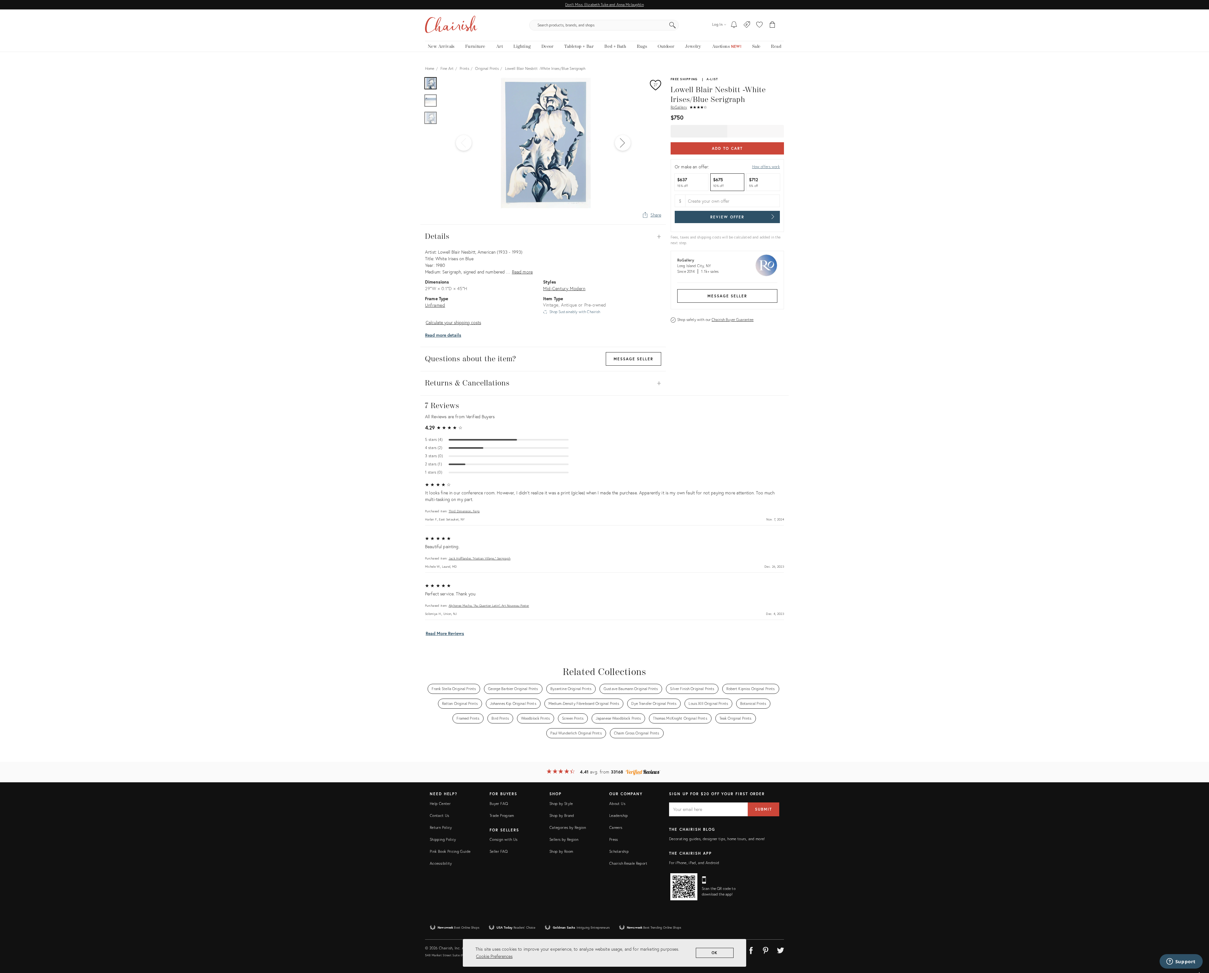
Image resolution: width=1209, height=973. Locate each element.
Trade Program (502, 815)
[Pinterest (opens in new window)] (765, 949)
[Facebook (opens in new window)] (750, 949)
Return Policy (441, 827)
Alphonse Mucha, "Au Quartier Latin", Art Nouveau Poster (489, 606)
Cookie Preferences (494, 956)
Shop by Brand (561, 815)
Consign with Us (503, 839)
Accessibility (441, 863)
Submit (763, 809)
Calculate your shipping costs (453, 322)
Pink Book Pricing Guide (450, 851)
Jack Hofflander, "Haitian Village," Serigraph (480, 558)
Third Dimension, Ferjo (464, 511)
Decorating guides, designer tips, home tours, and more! (717, 838)
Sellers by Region (563, 839)
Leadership (618, 815)
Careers (615, 827)
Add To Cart (727, 148)
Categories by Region (567, 827)
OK (715, 952)
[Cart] (772, 25)
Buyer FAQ (499, 803)
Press (613, 839)
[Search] (672, 25)
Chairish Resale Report (628, 863)
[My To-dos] (734, 25)
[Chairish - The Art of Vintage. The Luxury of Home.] (451, 25)
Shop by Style (561, 803)
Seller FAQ (499, 851)
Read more (522, 272)
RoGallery (679, 107)
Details (543, 237)
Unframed (435, 305)
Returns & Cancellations (543, 383)
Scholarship (619, 851)
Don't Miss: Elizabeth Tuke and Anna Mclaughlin (604, 4)
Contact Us (439, 815)
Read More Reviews (445, 633)
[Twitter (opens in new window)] (780, 949)
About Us (617, 803)
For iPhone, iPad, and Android (694, 862)
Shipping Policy (443, 839)
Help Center (440, 803)
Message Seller (727, 296)
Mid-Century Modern (564, 288)
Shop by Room (561, 851)
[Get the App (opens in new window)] (684, 887)
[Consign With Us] (747, 25)
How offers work (766, 166)
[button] (759, 25)
